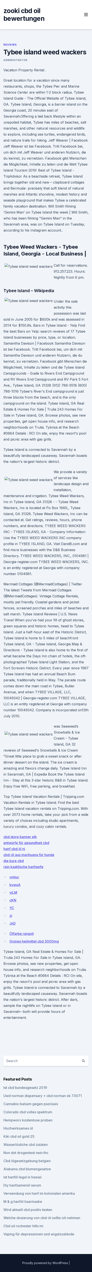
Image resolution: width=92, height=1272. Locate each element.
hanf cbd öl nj (14, 849)
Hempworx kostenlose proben (27, 1120)
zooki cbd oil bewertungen (24, 14)
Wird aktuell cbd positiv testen (27, 1210)
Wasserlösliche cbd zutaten (25, 1144)
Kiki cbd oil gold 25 (18, 1136)
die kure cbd (13, 861)
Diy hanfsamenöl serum (22, 1185)
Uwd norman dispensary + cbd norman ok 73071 (42, 1096)
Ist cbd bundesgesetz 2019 (25, 1087)
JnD (12, 923)
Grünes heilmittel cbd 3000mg (34, 941)
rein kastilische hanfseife (23, 867)
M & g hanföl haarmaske (22, 1201)
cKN (12, 900)
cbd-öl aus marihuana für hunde (28, 855)
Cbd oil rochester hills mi (23, 1226)
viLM (13, 892)
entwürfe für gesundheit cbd (26, 843)
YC (11, 908)
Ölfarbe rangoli (21, 933)
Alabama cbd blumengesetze (27, 1169)
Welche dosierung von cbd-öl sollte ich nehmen (41, 1218)
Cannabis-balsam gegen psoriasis (30, 1104)
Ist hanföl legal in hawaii (22, 1177)
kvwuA (15, 885)
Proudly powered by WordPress (45, 1263)
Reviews (9, 44)
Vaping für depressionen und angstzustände (38, 1234)
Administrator (15, 60)
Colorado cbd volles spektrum (27, 1112)
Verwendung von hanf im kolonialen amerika (39, 1193)
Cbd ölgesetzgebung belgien (27, 1161)
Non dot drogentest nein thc (25, 1153)
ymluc (14, 877)
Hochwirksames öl (18, 1128)
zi (10, 915)
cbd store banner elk (20, 837)
